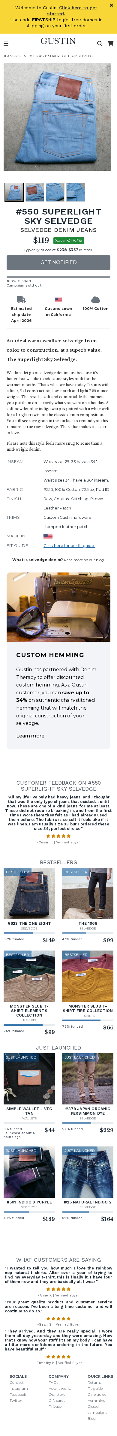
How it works (60, 1388)
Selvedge (26, 56)
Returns (94, 1382)
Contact (17, 1382)
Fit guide (95, 1388)
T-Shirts (29, 1020)
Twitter (16, 1400)
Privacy (55, 1406)
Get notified (58, 262)
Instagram (19, 1388)
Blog (92, 1418)
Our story (57, 1394)
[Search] (100, 44)
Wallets (29, 1118)
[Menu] (6, 44)
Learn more (30, 736)
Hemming (97, 1400)
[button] (57, 117)
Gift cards (57, 1400)
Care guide (97, 1394)
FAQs (53, 1382)
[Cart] (110, 44)
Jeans (9, 56)
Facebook (18, 1394)
